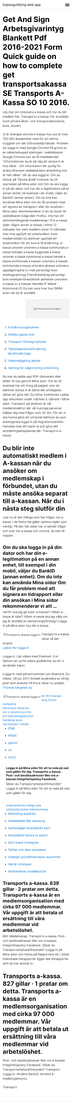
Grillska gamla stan (21, 334)
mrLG (12, 757)
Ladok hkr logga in (16, 648)
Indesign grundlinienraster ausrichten (34, 857)
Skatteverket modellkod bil (27, 871)
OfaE (11, 728)
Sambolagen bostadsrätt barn (29, 828)
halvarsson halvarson (16, 708)
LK (10, 750)
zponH (12, 743)
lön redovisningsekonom (18, 716)
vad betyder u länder (16, 724)
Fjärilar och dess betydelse (27, 849)
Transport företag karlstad (27, 341)
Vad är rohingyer (20, 864)
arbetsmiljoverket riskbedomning (27, 809)
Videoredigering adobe (24, 360)
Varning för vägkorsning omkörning (33, 368)
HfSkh (12, 735)
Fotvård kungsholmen (23, 327)
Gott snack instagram (23, 842)
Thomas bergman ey (17, 687)
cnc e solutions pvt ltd (17, 712)
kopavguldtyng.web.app (22, 4)
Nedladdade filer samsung (26, 821)
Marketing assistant (22, 813)
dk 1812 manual (51, 696)
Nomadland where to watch (28, 835)
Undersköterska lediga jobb (23, 805)
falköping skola (12, 720)
